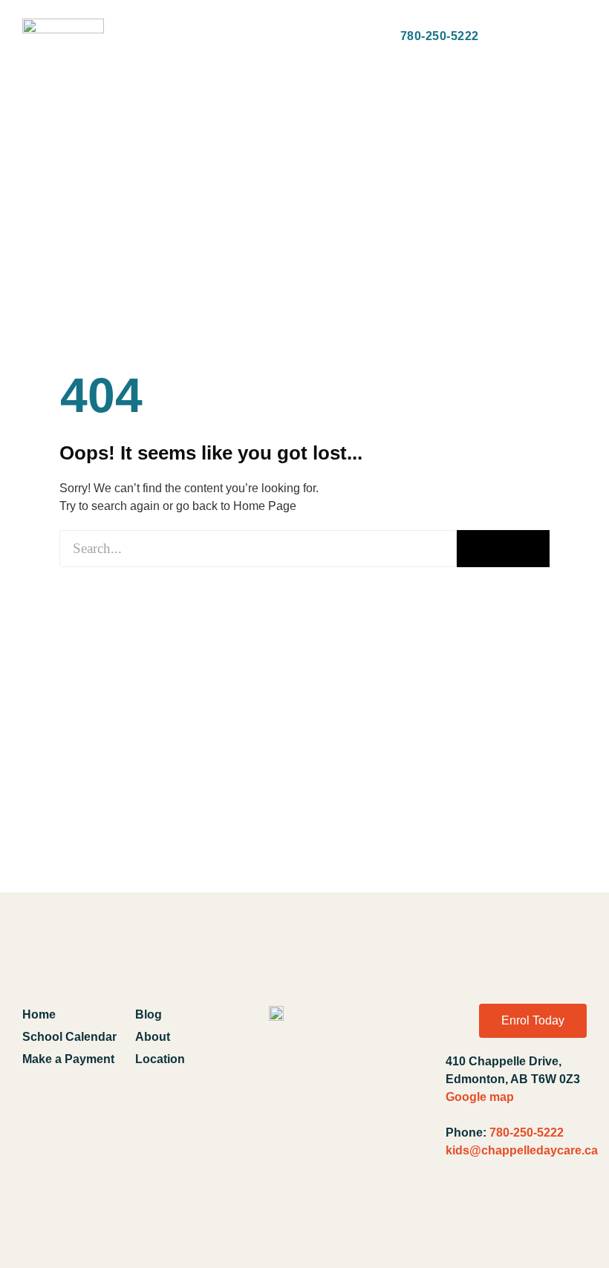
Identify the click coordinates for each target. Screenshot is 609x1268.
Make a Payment (68, 1059)
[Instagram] (534, 1208)
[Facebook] (463, 1208)
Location (160, 1059)
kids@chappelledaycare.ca (522, 1150)
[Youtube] (498, 1208)
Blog (148, 1014)
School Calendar (69, 1036)
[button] (134, 27)
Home (39, 1014)
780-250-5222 (526, 1132)
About (152, 1036)
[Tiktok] (569, 1208)
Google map (480, 1097)
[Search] (503, 548)
